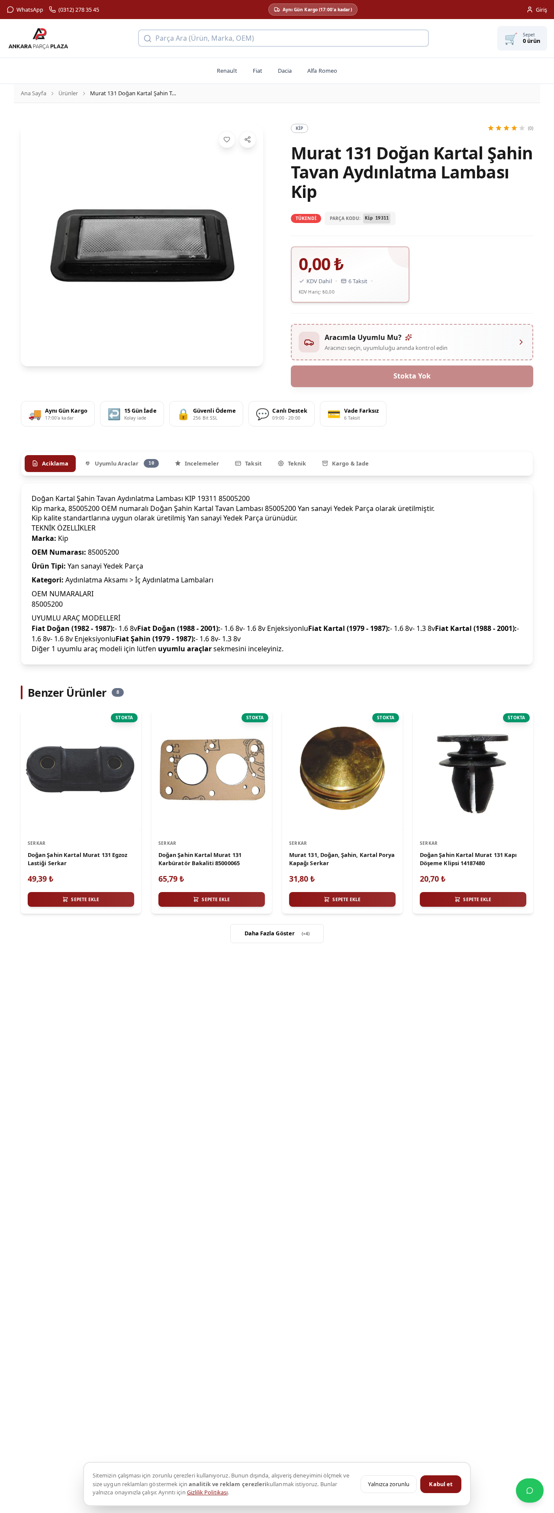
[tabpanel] (277, 574)
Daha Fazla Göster (277, 933)
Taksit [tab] (253, 463)
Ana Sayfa (33, 93)
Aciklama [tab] (55, 463)
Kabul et (441, 1484)
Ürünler (68, 93)
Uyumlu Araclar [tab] (124, 463)
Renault (227, 70)
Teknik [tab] (297, 463)
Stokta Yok (412, 376)
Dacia (285, 70)
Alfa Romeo (322, 70)
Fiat (257, 70)
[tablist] (277, 463)
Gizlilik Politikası (207, 1492)
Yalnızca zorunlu (388, 1484)
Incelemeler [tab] (202, 463)
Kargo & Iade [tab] (350, 463)
